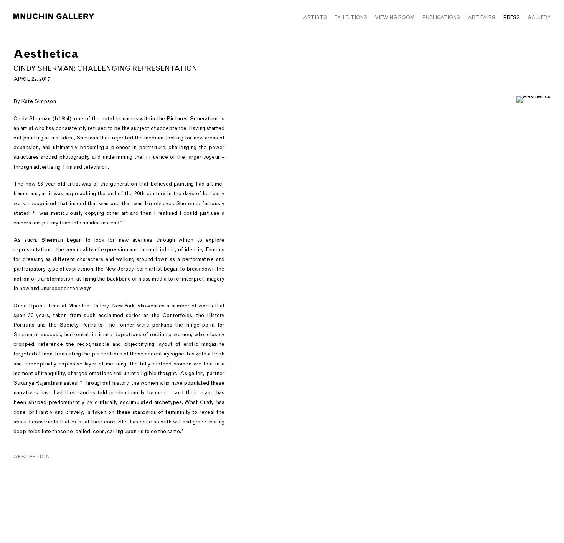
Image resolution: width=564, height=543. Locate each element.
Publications (441, 17)
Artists (315, 17)
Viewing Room (394, 17)
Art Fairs (481, 17)
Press (511, 17)
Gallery (539, 17)
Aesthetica (31, 456)
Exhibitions (351, 17)
